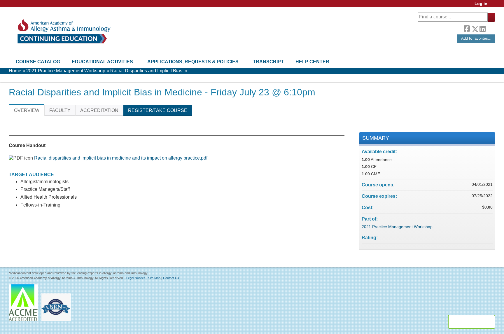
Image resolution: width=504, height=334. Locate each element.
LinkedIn (482, 28)
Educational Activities (102, 61)
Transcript (268, 61)
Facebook (467, 28)
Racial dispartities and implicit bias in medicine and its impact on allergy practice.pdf (120, 157)
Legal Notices (136, 278)
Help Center (312, 61)
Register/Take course (157, 110)
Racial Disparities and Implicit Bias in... (150, 70)
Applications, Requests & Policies (193, 61)
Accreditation (99, 110)
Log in (481, 3)
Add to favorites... (476, 38)
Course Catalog (38, 61)
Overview (26, 110)
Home (15, 70)
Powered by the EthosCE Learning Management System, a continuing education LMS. (471, 322)
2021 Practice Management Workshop (65, 70)
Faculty (60, 110)
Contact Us (171, 278)
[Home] (63, 31)
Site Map (154, 278)
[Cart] (493, 5)
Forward (490, 28)
